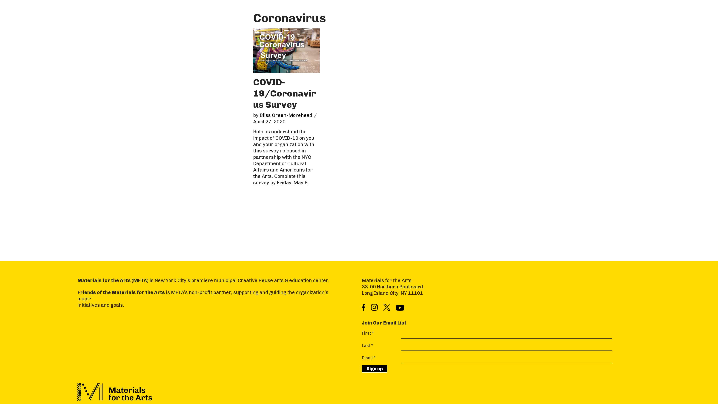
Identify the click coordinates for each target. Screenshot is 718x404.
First (368, 333)
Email (369, 357)
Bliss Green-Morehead (286, 115)
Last (367, 345)
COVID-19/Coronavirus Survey (284, 93)
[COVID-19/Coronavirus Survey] (286, 50)
